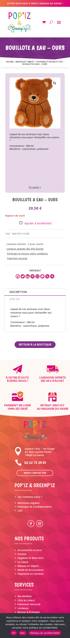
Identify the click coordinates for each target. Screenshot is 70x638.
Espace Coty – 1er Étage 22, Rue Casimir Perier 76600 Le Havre (40, 452)
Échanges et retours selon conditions (27, 253)
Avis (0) (15, 299)
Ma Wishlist (25, 596)
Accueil (10, 61)
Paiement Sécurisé (29, 604)
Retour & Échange (29, 612)
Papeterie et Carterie (31, 573)
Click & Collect (26, 600)
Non (22, 633)
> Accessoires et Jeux (28, 550)
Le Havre (23, 562)
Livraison (23, 608)
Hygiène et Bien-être (30, 558)
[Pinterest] (32, 276)
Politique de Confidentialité (35, 506)
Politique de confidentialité (45, 633)
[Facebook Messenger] (42, 276)
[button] (55, 83)
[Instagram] (37, 276)
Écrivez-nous (17, 381)
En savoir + (35, 187)
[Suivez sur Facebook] (31, 523)
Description (18, 292)
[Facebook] (18, 276)
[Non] (65, 625)
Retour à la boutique (35, 344)
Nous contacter (35, 472)
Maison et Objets (28, 566)
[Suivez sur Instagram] (39, 523)
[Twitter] (23, 276)
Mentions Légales (29, 503)
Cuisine (22, 554)
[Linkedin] (27, 276)
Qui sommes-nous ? (30, 496)
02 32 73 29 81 (35, 462)
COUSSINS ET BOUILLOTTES (49, 61)
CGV (20, 510)
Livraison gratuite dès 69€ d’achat (24, 248)
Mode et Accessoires (30, 569)
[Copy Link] (47, 276)
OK (13, 633)
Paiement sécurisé (17, 258)
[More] (52, 276)
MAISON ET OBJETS (25, 61)
